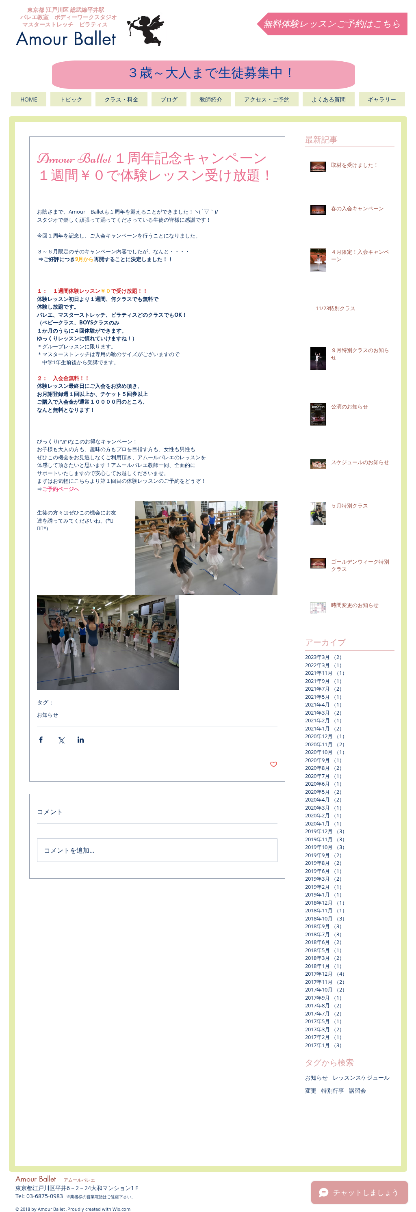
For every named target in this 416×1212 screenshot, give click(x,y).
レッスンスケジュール (361, 1077)
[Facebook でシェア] (41, 739)
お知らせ (47, 714)
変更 (310, 1090)
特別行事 (332, 1090)
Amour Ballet (66, 38)
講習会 (357, 1090)
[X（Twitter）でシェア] (61, 739)
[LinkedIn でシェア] (80, 739)
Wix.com (121, 1209)
